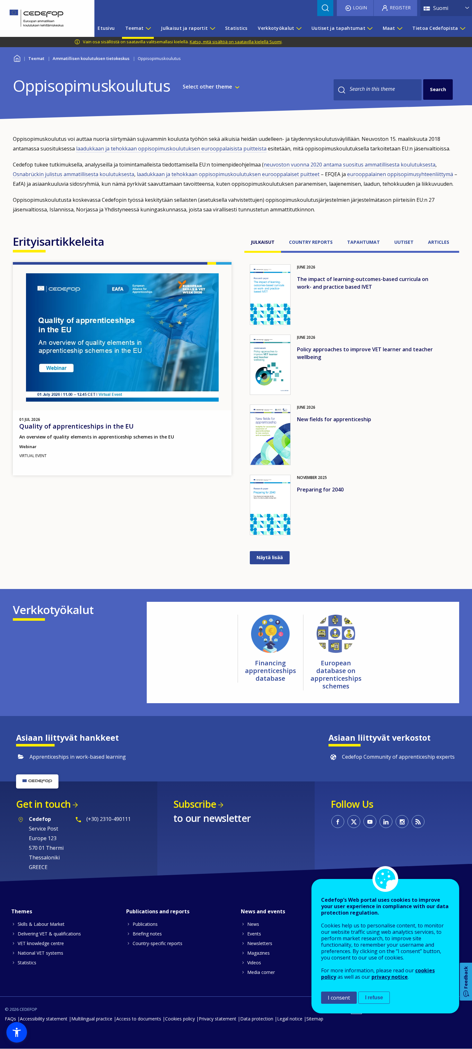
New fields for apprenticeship (334, 419)
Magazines (258, 953)
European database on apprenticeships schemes (336, 674)
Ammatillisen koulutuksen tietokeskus (91, 58)
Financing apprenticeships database (270, 671)
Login (360, 7)
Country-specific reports (157, 943)
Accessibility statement (43, 1019)
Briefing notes (147, 934)
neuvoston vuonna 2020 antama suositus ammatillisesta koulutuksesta (349, 164)
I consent (339, 997)
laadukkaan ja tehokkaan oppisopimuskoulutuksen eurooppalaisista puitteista (171, 148)
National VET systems (40, 953)
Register (400, 7)
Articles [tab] (438, 242)
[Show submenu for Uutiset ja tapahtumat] (369, 28)
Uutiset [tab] (404, 242)
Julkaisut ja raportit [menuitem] (184, 28)
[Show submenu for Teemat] (148, 28)
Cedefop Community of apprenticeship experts (398, 756)
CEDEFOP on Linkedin (386, 821)
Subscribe (194, 804)
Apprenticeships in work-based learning (78, 756)
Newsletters (259, 943)
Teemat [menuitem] (134, 28)
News (253, 924)
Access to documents (138, 1019)
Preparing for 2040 (320, 489)
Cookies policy (180, 1019)
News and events (263, 911)
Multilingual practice (91, 1019)
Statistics (27, 962)
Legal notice (289, 1019)
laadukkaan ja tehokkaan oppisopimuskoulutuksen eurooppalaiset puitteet (228, 174)
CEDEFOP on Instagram (402, 821)
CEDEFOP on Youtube (369, 821)
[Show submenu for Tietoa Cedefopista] (462, 28)
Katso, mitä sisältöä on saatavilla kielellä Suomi (236, 42)
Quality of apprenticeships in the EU (76, 426)
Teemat (36, 58)
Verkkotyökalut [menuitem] (276, 28)
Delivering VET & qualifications (49, 934)
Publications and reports (157, 911)
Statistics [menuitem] (236, 28)
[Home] (42, 18)
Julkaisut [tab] (263, 242)
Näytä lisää (270, 557)
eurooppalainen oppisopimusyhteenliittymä (400, 174)
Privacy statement (217, 1019)
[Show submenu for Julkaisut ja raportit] (212, 28)
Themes (21, 911)
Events (254, 934)
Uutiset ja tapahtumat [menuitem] (338, 28)
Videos (254, 962)
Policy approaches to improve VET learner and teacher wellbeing (365, 353)
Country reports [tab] (311, 242)
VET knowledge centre (41, 943)
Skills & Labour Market (41, 924)
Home (17, 58)
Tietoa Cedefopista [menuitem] (435, 28)
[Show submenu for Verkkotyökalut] (298, 28)
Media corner (261, 972)
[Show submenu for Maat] (399, 28)
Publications (145, 924)
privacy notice (389, 976)
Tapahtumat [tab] (363, 242)
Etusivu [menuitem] (106, 28)
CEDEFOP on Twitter (353, 821)
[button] (16, 1032)
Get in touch (43, 804)
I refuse (374, 997)
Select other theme (207, 86)
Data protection (256, 1019)
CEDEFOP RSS (418, 821)
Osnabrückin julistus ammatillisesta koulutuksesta (73, 174)
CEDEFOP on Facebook (337, 821)
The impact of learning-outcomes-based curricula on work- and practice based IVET (362, 283)
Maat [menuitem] (389, 28)
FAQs (10, 1019)
